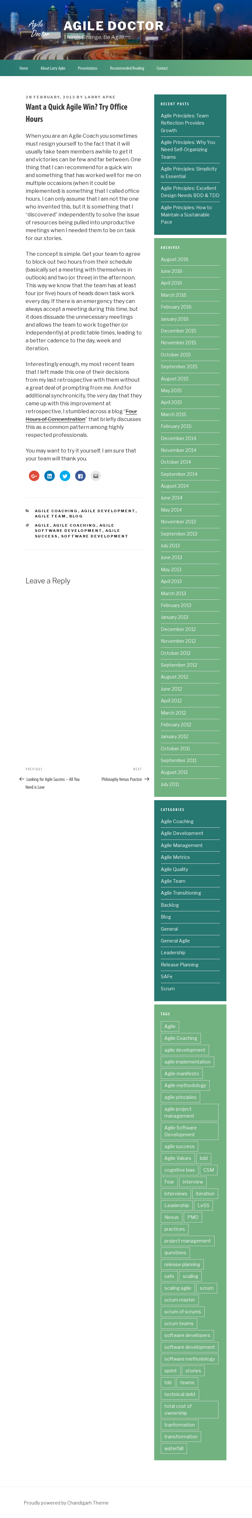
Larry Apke (100, 97)
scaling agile (177, 1288)
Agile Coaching (56, 511)
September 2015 (179, 366)
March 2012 (173, 713)
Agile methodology (185, 1085)
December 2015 (178, 331)
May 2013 (171, 569)
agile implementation (187, 1061)
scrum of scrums (182, 1311)
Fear (169, 1181)
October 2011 (175, 748)
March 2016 (173, 295)
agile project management (179, 1112)
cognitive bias (179, 1170)
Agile (42, 525)
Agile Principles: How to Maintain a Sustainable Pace (186, 215)
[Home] (24, 68)
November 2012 (178, 641)
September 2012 (179, 665)
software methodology (189, 1359)
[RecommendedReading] (127, 68)
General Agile (175, 940)
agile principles (180, 1097)
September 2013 (179, 533)
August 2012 (174, 676)
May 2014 (171, 510)
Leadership (173, 952)
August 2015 (175, 378)
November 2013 (178, 521)
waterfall (173, 1448)
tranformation (179, 1424)
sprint (170, 1370)
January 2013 (174, 617)
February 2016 (176, 307)
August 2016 (175, 259)
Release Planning (180, 964)
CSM (208, 1170)
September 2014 (179, 474)
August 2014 (175, 486)
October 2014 (176, 462)
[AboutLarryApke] (53, 68)
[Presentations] (88, 68)
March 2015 (173, 414)
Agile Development (108, 511)
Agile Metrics (175, 857)
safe (169, 1276)
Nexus (171, 1217)
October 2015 (176, 354)
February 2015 (176, 426)
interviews (175, 1193)
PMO (193, 1217)
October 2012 (176, 653)
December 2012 (178, 629)
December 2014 (178, 438)
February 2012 (176, 724)
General (169, 929)
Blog (76, 516)
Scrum (168, 988)
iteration (205, 1193)
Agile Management (182, 845)
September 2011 (179, 760)
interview (193, 1181)
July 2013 (170, 545)
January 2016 (175, 319)
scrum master (179, 1300)
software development (95, 536)
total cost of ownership (178, 1409)
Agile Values (177, 1158)
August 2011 (174, 772)
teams (187, 1382)
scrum (207, 1288)
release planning (182, 1264)
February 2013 (176, 605)
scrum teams (179, 1323)
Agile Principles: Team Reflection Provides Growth (185, 123)
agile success (179, 1146)
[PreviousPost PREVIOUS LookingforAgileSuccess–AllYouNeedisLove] (55, 778)
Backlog (170, 905)
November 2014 (178, 450)
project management (187, 1241)
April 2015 (171, 402)
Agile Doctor (113, 26)
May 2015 (171, 390)
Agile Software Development (180, 1131)
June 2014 (171, 497)
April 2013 (171, 581)
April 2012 (171, 700)
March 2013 (173, 593)
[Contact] (162, 68)
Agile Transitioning (181, 893)
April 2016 (171, 283)
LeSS (203, 1205)
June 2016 (171, 271)
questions (175, 1252)
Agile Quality (174, 869)
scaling (190, 1276)
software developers (187, 1335)
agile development (184, 1050)
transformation (181, 1436)
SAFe (167, 976)
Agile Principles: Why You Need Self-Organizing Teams (188, 149)
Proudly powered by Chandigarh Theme (66, 1503)
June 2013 (171, 557)
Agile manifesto (181, 1073)
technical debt (180, 1394)
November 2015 (178, 342)
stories (193, 1370)
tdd (168, 1382)
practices (174, 1229)
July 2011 (170, 784)
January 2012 (174, 736)
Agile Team (50, 516)
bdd (204, 1158)
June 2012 (171, 689)
